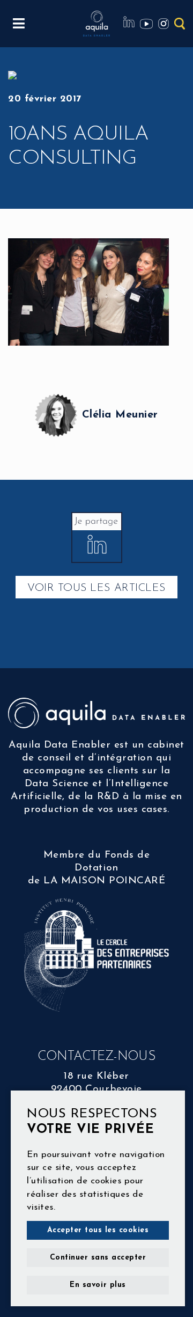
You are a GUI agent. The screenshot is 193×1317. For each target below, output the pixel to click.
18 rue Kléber (96, 1076)
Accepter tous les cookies (98, 1230)
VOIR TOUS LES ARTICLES (96, 588)
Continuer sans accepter (98, 1258)
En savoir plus (97, 1285)
